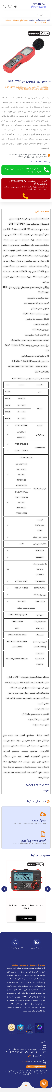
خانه (49, 20)
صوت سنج (32, 154)
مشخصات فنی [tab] (42, 211)
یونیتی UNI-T (23, 157)
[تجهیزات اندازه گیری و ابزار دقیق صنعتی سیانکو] (38, 5)
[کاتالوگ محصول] (43, 814)
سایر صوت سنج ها (41, 724)
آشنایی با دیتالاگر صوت (38, 719)
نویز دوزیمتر (34, 157)
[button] (4, 889)
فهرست (40, 15)
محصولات (40, 20)
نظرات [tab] (46, 790)
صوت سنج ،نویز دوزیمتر (18, 154)
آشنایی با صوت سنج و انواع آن (35, 714)
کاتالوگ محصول (38, 820)
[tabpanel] (26, 498)
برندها (31, 20)
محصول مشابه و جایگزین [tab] (37, 784)
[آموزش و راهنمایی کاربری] (43, 834)
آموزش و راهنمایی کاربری (33, 840)
